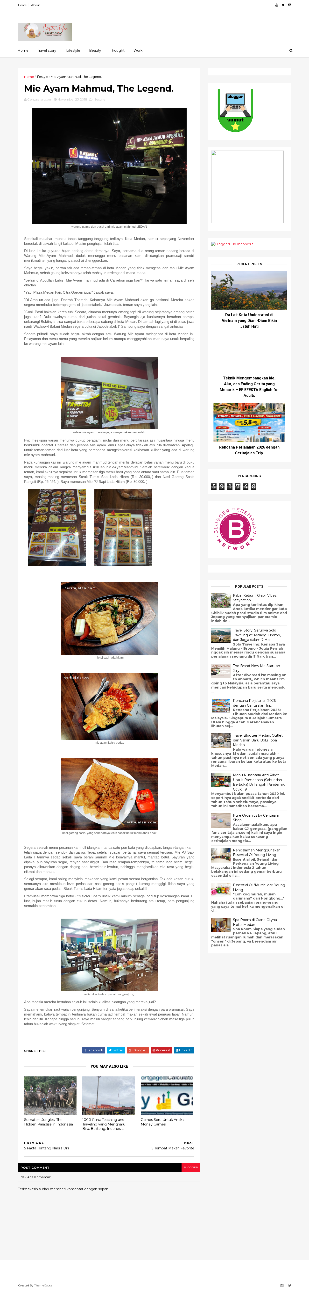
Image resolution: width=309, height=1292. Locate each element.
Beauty (95, 50)
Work (137, 50)
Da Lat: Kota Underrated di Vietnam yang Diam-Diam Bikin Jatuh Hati (249, 320)
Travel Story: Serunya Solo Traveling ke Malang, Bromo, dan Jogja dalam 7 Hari (257, 635)
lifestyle (42, 77)
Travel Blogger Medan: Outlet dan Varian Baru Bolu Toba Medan (258, 740)
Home (22, 5)
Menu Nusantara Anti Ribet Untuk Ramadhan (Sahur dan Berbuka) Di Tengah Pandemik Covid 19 (259, 782)
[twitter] (283, 5)
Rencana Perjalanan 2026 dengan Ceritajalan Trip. (254, 703)
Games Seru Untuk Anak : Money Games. (162, 1122)
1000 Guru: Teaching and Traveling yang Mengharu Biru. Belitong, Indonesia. (103, 1124)
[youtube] (276, 5)
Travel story (46, 50)
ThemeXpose (43, 1285)
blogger (191, 1167)
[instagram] (289, 5)
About (35, 5)
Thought (117, 50)
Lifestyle (73, 50)
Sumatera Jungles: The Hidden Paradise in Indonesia (48, 1122)
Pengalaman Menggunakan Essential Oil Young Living (257, 852)
